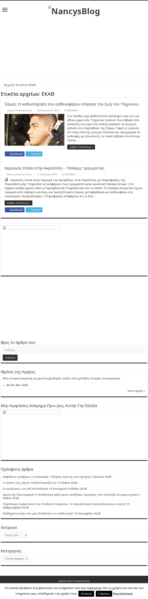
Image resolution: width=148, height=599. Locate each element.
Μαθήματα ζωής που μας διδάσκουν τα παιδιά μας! (38, 513)
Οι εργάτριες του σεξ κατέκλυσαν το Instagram (35, 488)
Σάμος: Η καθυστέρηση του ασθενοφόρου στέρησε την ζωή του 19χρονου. (72, 104)
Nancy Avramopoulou (19, 110)
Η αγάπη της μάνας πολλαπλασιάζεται (29, 482)
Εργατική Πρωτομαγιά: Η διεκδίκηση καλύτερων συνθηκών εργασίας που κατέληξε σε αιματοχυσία (70, 494)
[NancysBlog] (74, 10)
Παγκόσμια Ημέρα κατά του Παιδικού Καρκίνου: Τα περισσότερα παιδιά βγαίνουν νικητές (64, 504)
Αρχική (8, 85)
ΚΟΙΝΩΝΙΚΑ (71, 110)
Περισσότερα (123, 593)
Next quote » (136, 391)
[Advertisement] (74, 45)
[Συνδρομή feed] (146, 93)
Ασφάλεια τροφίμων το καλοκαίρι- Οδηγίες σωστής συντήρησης (47, 477)
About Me (65, 581)
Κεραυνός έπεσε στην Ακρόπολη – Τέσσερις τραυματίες (54, 168)
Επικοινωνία (81, 581)
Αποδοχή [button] (86, 593)
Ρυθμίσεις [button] (104, 593)
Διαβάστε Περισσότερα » (81, 147)
